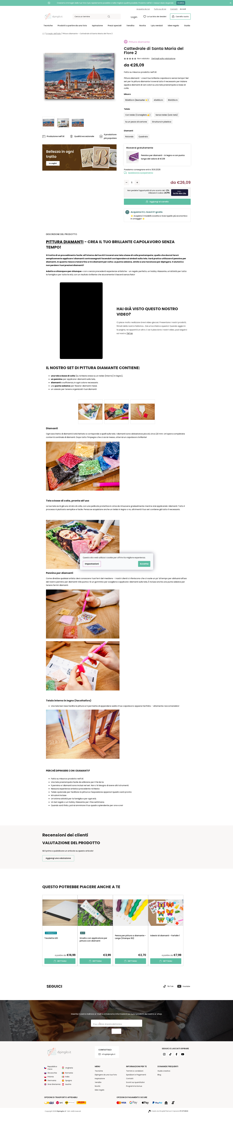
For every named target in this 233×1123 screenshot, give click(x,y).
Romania (69, 1073)
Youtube (186, 986)
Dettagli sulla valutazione (163, 58)
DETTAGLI (61, 961)
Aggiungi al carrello (159, 201)
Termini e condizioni (134, 1071)
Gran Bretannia (54, 1084)
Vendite (98, 1082)
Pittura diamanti (65, 242)
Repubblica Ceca (52, 1067)
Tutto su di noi (160, 9)
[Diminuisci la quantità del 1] (126, 182)
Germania (52, 1080)
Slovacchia (52, 1073)
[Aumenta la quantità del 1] (137, 182)
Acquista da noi (143, 9)
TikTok (129, 333)
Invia (116, 1031)
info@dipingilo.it (108, 1054)
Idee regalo (99, 1090)
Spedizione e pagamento (140, 172)
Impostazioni (92, 563)
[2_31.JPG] (143, 407)
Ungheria (69, 1068)
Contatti (173, 9)
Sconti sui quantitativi (135, 1082)
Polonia (51, 1076)
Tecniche (99, 1071)
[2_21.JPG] (116, 407)
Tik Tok (170, 986)
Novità (97, 1086)
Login (134, 17)
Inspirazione (100, 1078)
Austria (68, 1084)
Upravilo (180, 1111)
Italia (67, 1076)
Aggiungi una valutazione (58, 858)
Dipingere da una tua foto (106, 1074)
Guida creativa (164, 1071)
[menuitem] (48, 26)
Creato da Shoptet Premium (161, 1111)
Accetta (144, 563)
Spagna (68, 1080)
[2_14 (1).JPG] (90, 407)
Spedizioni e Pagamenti (136, 1074)
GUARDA (180, 3)
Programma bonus (134, 1086)
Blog (159, 1074)
